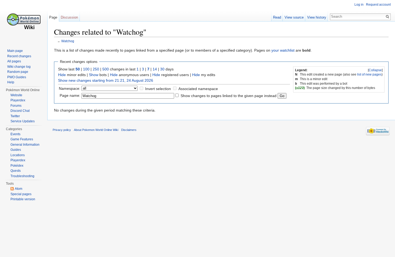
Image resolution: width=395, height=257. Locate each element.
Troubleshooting (22, 176)
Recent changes (19, 56)
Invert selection (158, 89)
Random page (17, 72)
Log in (359, 4)
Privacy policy (62, 129)
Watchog (67, 41)
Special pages (20, 194)
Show (93, 75)
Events (15, 134)
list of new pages (369, 74)
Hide (62, 75)
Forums (15, 106)
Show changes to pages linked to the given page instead (228, 96)
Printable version (22, 199)
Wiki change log (19, 67)
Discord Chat (20, 111)
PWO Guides (16, 77)
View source (294, 17)
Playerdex (17, 100)
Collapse (375, 70)
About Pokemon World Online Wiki (96, 129)
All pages (14, 61)
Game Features (21, 139)
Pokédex (16, 165)
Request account (378, 4)
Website (16, 95)
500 (105, 69)
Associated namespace (198, 89)
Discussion (69, 17)
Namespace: (69, 88)
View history (316, 17)
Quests (15, 171)
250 (96, 69)
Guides (15, 150)
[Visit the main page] (23, 21)
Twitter (15, 116)
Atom (18, 189)
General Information (25, 145)
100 (86, 69)
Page (53, 17)
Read (277, 17)
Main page (15, 51)
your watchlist (283, 50)
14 (155, 69)
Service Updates (22, 121)
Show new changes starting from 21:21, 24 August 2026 (105, 80)
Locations (17, 155)
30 (162, 69)
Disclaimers (129, 129)
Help (10, 82)
